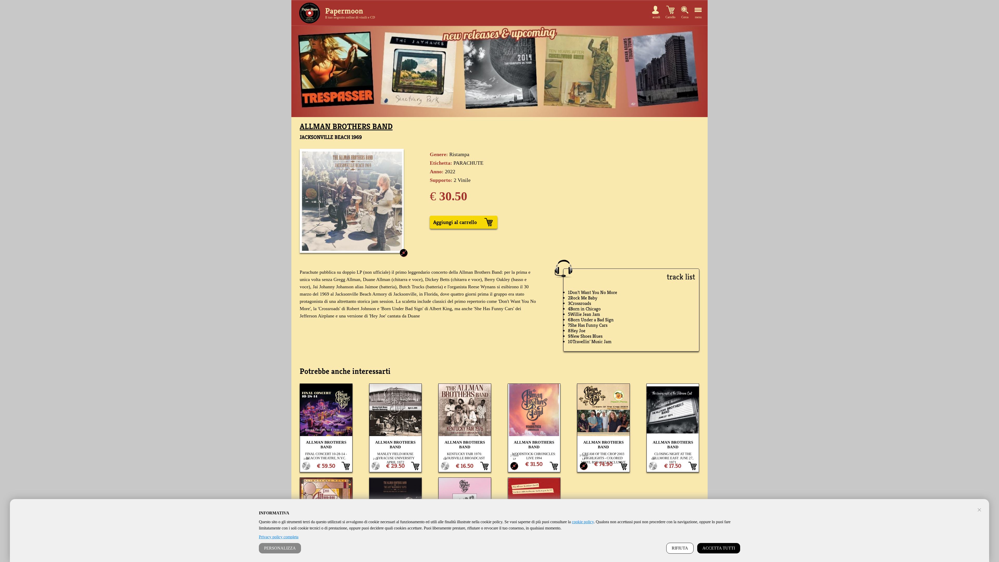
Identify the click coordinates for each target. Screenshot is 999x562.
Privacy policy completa (278, 537)
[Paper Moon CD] (309, 13)
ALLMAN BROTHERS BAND (346, 126)
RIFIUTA (680, 548)
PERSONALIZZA (280, 548)
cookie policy (583, 522)
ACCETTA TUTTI (718, 548)
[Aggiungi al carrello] (346, 466)
